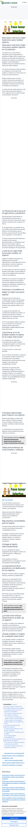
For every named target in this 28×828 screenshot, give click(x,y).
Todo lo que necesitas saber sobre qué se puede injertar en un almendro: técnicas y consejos (13, 762)
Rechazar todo (14, 825)
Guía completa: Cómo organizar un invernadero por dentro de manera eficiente (13, 799)
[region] (14, 816)
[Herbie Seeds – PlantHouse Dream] (9, 2)
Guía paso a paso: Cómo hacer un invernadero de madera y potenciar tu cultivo (14, 783)
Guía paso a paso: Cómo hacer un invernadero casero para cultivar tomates (13, 777)
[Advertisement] (14, 13)
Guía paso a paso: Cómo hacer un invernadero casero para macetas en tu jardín (13, 789)
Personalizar (14, 821)
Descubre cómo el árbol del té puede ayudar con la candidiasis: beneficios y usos (13, 755)
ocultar (14, 704)
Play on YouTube (7, 500)
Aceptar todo (14, 818)
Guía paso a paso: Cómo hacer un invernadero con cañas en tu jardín (13, 794)
